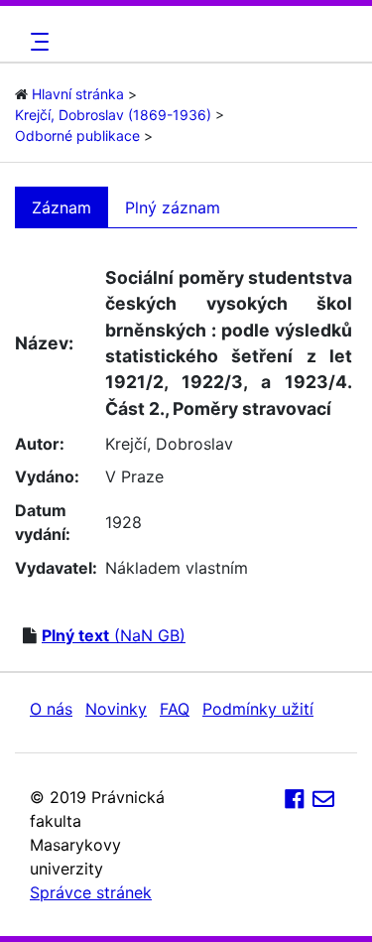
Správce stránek (91, 892)
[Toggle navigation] (37, 42)
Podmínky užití (257, 709)
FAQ (174, 709)
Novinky (116, 709)
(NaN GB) (114, 635)
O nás (51, 709)
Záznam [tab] (61, 207)
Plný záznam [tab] (172, 207)
